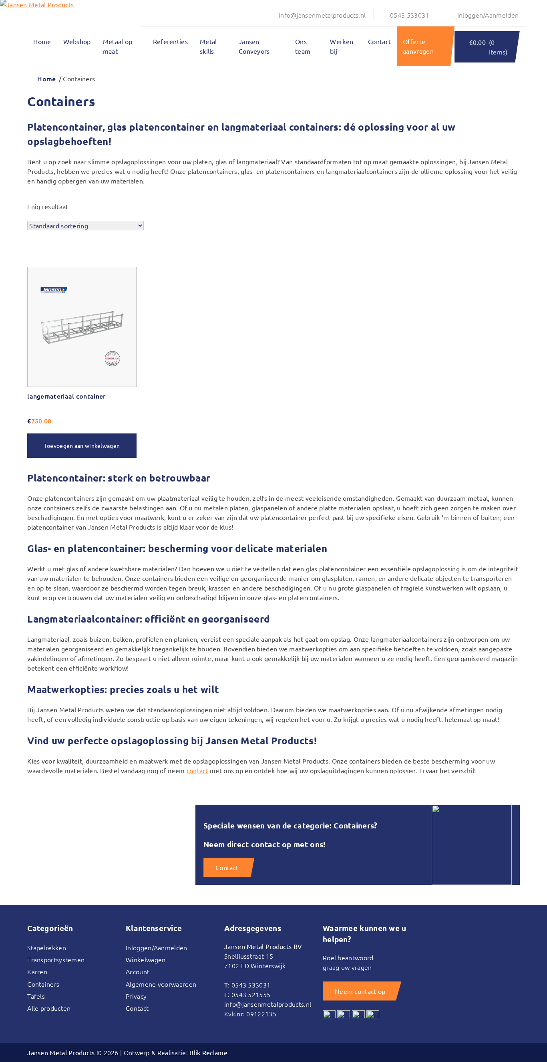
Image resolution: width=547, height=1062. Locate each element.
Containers (43, 983)
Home (42, 41)
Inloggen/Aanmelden (488, 14)
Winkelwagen (145, 959)
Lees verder (51, 258)
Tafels (36, 995)
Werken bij (341, 46)
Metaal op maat (118, 46)
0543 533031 (409, 14)
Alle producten (48, 1008)
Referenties (170, 41)
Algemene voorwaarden (161, 983)
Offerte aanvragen (418, 46)
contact (197, 770)
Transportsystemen (55, 959)
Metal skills (208, 46)
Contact (379, 41)
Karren (37, 971)
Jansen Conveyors (254, 46)
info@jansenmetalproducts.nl (322, 14)
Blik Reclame (208, 1052)
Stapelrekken (46, 947)
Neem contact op (360, 991)
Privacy (136, 995)
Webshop (77, 41)
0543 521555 (250, 994)
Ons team (302, 46)
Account (137, 971)
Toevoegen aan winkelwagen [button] (82, 445)
